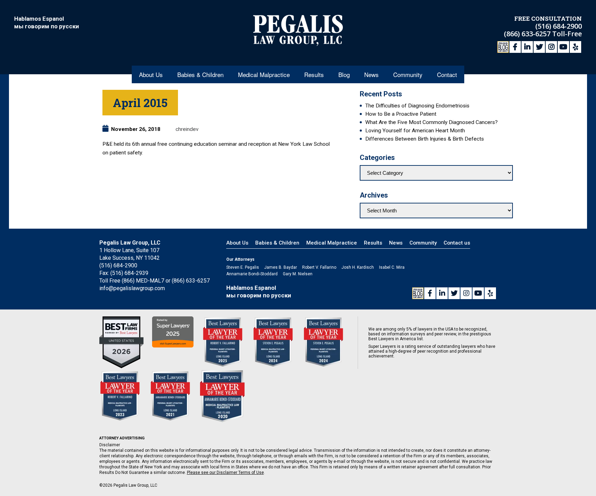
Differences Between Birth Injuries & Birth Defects (424, 139)
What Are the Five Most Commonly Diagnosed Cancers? (431, 122)
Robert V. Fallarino (319, 267)
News (371, 74)
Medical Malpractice (264, 74)
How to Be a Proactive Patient (400, 114)
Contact (447, 74)
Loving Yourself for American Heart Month (415, 130)
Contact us (457, 243)
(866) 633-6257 (528, 33)
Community (408, 74)
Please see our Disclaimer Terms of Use (225, 472)
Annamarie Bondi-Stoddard (252, 273)
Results (314, 74)
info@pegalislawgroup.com (132, 288)
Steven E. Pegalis (242, 267)
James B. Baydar (280, 267)
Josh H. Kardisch (357, 267)
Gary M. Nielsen (297, 273)
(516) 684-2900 (558, 26)
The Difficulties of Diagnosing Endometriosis (417, 106)
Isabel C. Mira (392, 267)
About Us (151, 74)
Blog (344, 74)
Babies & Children (200, 74)
